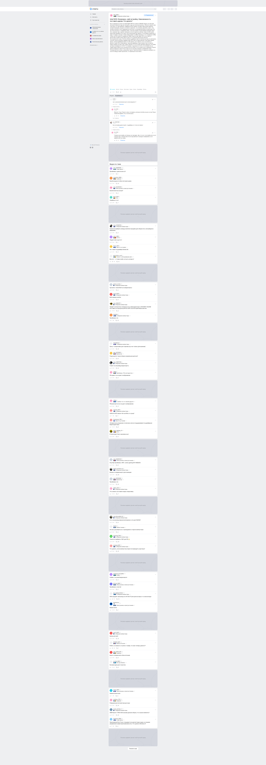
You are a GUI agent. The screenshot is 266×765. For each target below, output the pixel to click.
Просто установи (121, 247)
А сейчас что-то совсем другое (125, 401)
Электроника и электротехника (124, 188)
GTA (117, 198)
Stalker (118, 575)
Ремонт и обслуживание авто (124, 257)
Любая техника (120, 527)
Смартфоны (119, 169)
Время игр (119, 354)
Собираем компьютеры (123, 16)
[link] (133, 171)
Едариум (118, 179)
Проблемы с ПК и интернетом (124, 373)
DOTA (118, 237)
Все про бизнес (120, 662)
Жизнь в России (120, 643)
